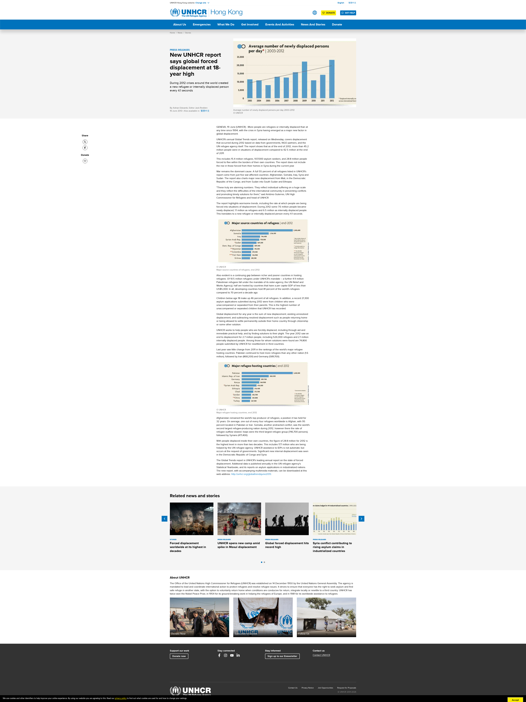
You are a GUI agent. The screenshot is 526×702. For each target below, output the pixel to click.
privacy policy (120, 698)
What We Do (225, 24)
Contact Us (293, 687)
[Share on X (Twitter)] (85, 141)
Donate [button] (330, 12)
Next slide (361, 519)
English (341, 2)
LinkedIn (238, 655)
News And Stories (313, 24)
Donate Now (178, 633)
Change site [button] (200, 2)
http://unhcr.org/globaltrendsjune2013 (251, 474)
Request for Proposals (346, 687)
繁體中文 (352, 2)
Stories (188, 32)
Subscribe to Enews (246, 633)
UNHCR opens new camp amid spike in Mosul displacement (239, 545)
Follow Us (303, 633)
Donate (337, 24)
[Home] (189, 12)
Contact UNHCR (321, 655)
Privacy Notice (308, 687)
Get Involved (249, 24)
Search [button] (306, 12)
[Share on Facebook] (85, 147)
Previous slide (164, 519)
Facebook (219, 655)
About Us (179, 24)
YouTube (232, 655)
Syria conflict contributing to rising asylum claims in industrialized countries (332, 547)
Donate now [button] (179, 656)
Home (172, 32)
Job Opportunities (325, 687)
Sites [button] (314, 12)
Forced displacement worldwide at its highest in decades (188, 547)
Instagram (225, 655)
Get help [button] (350, 12)
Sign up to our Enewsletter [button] (282, 656)
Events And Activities (279, 24)
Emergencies (202, 24)
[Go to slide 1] (262, 563)
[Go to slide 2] (265, 563)
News (180, 32)
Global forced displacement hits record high (287, 545)
